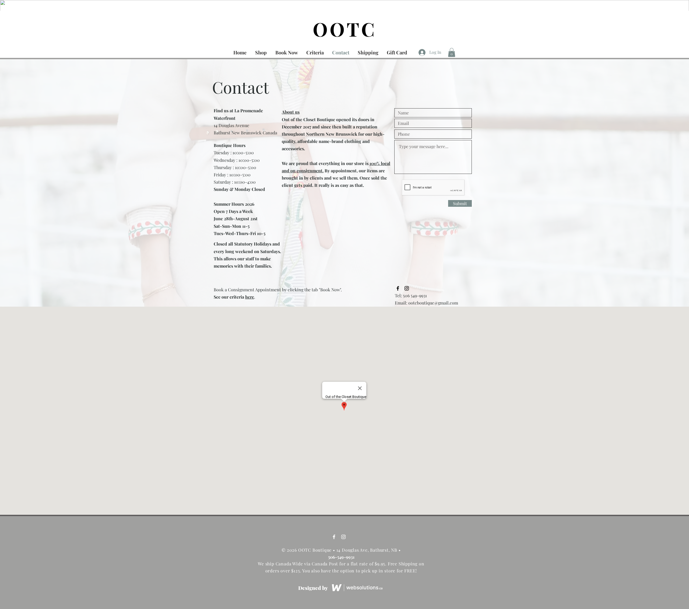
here (249, 297)
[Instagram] (343, 537)
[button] (451, 52)
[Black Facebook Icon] (398, 288)
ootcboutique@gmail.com (433, 303)
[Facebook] (334, 537)
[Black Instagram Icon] (407, 288)
